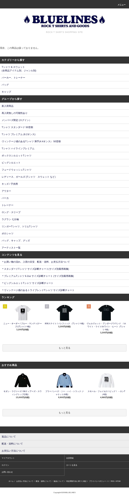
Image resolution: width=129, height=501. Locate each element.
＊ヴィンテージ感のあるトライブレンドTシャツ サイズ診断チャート (38, 290)
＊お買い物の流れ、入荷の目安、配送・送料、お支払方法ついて (36, 261)
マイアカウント (8, 458)
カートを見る (71, 465)
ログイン (5, 465)
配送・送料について (43, 481)
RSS (112, 481)
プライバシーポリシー (97, 481)
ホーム (11, 481)
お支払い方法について (24, 481)
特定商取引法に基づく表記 (76, 481)
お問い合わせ (7, 472)
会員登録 (70, 458)
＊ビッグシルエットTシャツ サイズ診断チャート (27, 283)
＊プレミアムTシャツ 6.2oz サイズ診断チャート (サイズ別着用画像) (38, 276)
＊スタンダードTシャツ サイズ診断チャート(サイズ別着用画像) (35, 269)
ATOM (118, 481)
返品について (59, 481)
